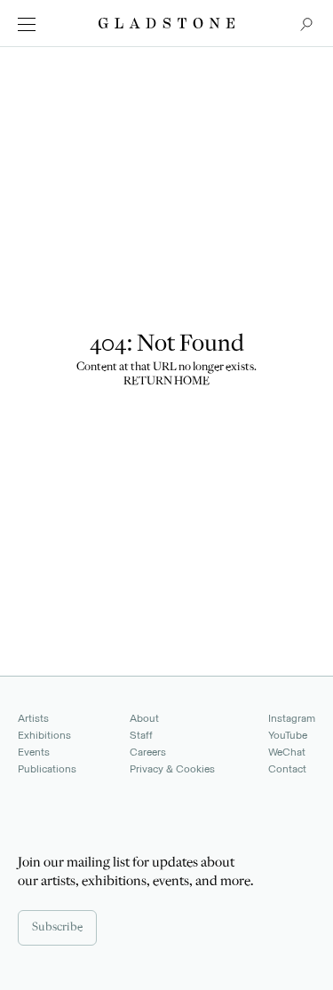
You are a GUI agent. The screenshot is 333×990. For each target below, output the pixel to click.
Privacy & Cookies (172, 769)
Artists (33, 718)
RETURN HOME (166, 381)
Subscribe (57, 928)
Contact (287, 769)
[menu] (27, 24)
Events (34, 752)
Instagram (291, 718)
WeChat (286, 752)
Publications (47, 769)
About (144, 718)
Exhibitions (44, 735)
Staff (141, 735)
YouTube (287, 735)
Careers (148, 752)
